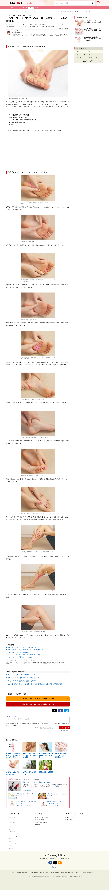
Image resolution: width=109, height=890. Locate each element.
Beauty (28, 3)
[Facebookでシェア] (60, 710)
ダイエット (41, 7)
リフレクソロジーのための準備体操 (17, 652)
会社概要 (13, 872)
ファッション (12, 843)
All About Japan (69, 819)
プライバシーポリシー (45, 872)
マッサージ (32, 11)
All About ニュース (69, 817)
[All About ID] (98, 3)
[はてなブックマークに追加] (66, 710)
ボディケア (31, 7)
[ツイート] (54, 710)
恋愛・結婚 (12, 831)
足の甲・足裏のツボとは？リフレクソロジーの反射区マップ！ (25, 650)
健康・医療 (12, 822)
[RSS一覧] (60, 863)
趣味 (10, 841)
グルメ (11, 846)
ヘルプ (96, 872)
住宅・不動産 (12, 817)
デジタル (11, 826)
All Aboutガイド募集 (39, 819)
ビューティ (18, 11)
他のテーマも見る (88, 61)
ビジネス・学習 (13, 834)
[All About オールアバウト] (15, 3)
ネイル (36, 7)
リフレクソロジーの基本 (53, 11)
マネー (11, 819)
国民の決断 (37, 824)
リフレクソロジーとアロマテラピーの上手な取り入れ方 (23, 654)
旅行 (10, 838)
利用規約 (36, 872)
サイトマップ (90, 872)
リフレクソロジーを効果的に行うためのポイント (21, 657)
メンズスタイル (13, 836)
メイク (15, 7)
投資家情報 (24, 872)
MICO (11, 7)
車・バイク (12, 848)
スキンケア (21, 7)
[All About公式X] (55, 863)
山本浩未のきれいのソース (23, 805)
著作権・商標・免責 (65, 872)
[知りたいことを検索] (93, 3)
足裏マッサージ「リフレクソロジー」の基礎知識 (21, 647)
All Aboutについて (55, 872)
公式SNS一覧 (54, 867)
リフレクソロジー (41, 11)
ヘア (26, 7)
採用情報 (19, 872)
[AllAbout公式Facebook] (50, 863)
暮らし (11, 829)
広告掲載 (31, 872)
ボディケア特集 (27, 790)
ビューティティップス (52, 805)
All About (11, 11)
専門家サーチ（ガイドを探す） (42, 817)
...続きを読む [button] (67, 35)
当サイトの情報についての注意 (78, 872)
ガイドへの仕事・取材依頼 (41, 822)
